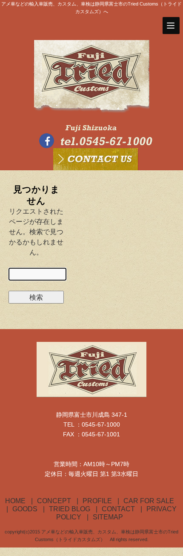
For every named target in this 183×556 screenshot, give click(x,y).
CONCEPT (54, 500)
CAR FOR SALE (148, 500)
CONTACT (118, 509)
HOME (15, 500)
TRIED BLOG (69, 509)
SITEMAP (108, 517)
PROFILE (97, 500)
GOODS (24, 509)
